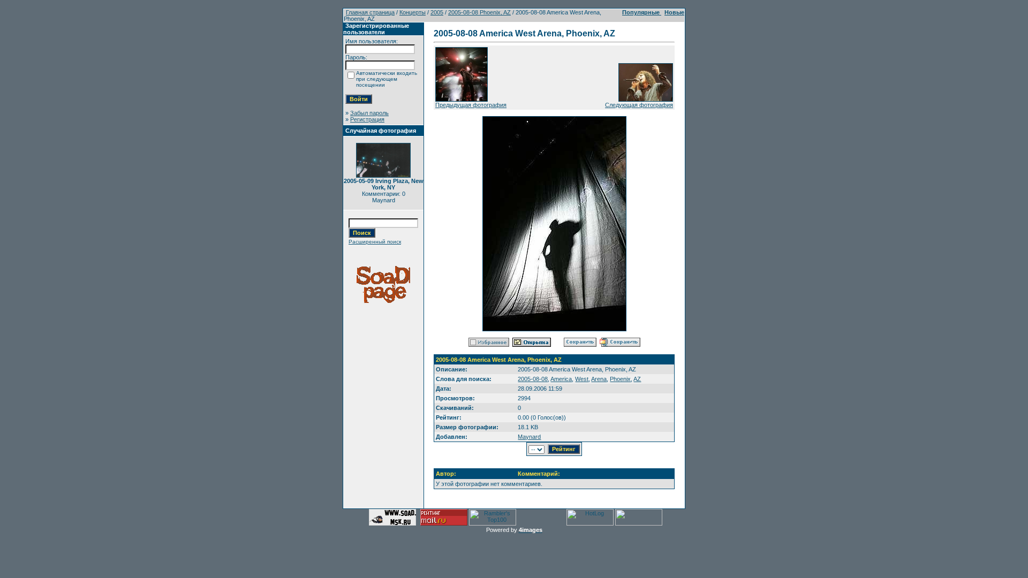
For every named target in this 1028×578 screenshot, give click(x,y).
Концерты (412, 12)
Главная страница (370, 12)
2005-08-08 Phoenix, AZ (479, 12)
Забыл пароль (369, 113)
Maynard (529, 437)
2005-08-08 (533, 379)
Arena (599, 379)
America (561, 379)
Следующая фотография (639, 105)
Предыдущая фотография (471, 105)
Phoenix (620, 379)
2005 (436, 12)
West (581, 379)
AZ (637, 379)
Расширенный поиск (375, 242)
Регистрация (367, 119)
